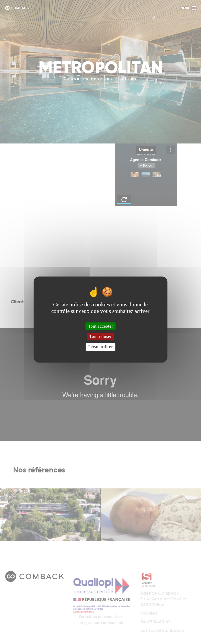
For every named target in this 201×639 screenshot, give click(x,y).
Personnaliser (100, 347)
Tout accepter (100, 326)
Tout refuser (100, 336)
